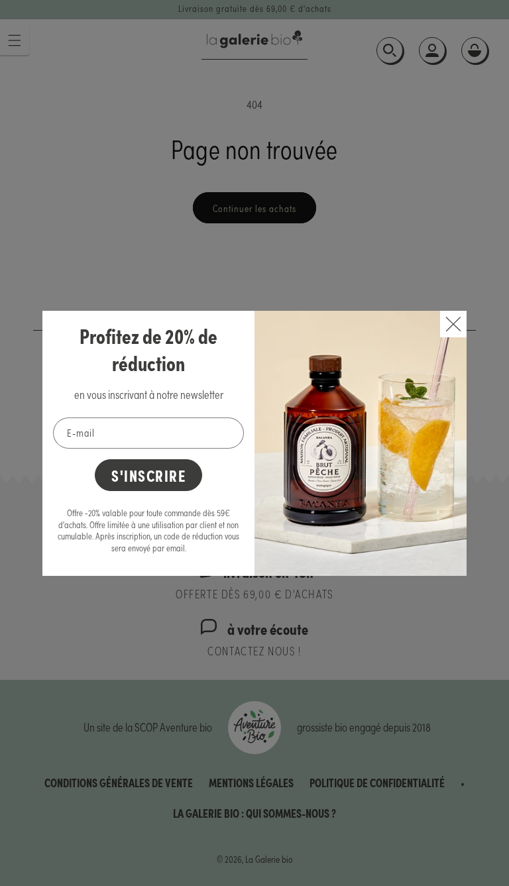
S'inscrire (148, 475)
